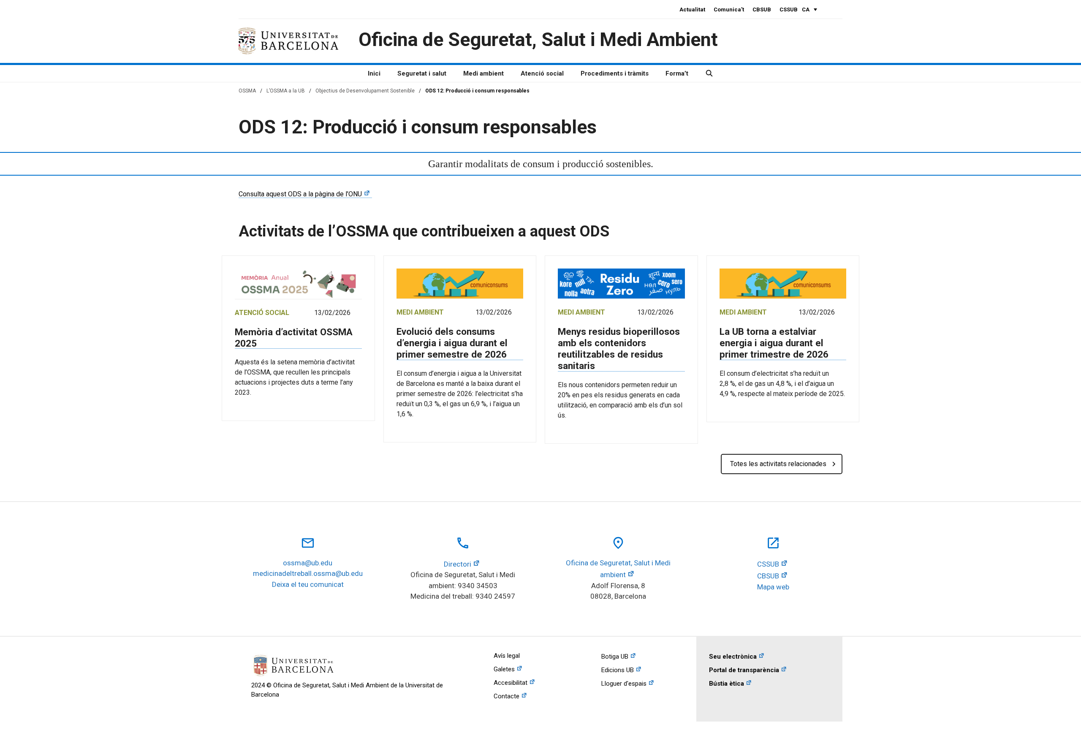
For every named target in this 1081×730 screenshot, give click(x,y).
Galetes (504, 669)
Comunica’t (729, 9)
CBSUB (761, 9)
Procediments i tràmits (615, 73)
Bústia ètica (726, 683)
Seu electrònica (733, 656)
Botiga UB (614, 656)
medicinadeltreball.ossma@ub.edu (308, 573)
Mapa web (773, 587)
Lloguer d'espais (623, 683)
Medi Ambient (420, 312)
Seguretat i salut (421, 73)
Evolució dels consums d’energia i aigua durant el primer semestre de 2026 (452, 343)
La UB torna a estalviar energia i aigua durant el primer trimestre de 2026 (774, 343)
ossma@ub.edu (307, 563)
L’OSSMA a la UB (285, 91)
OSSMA (247, 91)
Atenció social (542, 73)
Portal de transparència (744, 670)
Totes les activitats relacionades (778, 464)
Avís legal (507, 655)
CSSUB (789, 9)
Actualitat (692, 9)
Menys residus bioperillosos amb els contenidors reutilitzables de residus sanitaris (619, 348)
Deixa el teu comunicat (308, 584)
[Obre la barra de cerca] (709, 73)
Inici (374, 73)
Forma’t (676, 73)
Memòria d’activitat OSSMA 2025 (294, 337)
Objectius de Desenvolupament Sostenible (365, 91)
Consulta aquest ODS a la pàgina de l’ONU (300, 194)
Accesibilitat (510, 683)
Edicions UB (617, 670)
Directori (457, 564)
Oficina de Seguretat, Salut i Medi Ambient (538, 39)
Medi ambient (483, 73)
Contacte (506, 696)
